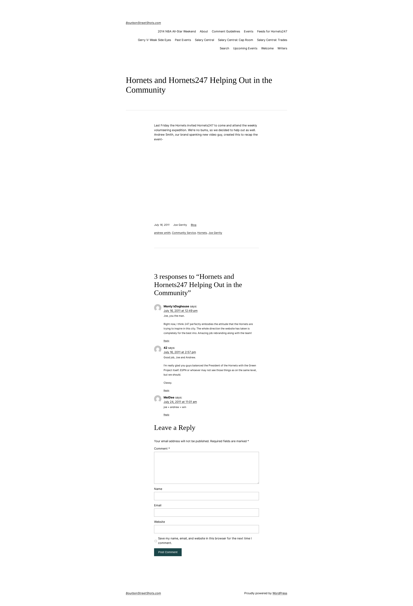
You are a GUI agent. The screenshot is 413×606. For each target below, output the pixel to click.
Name (158, 489)
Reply (166, 340)
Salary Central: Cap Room (235, 40)
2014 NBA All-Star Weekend (177, 31)
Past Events (183, 40)
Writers (282, 48)
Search (224, 48)
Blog (193, 224)
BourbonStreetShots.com (143, 23)
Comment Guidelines (226, 31)
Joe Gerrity (215, 232)
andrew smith (162, 232)
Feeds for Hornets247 (272, 31)
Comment (162, 448)
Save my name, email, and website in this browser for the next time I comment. (205, 541)
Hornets (202, 232)
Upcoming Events (245, 48)
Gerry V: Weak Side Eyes (154, 40)
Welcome (267, 48)
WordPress (279, 593)
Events (248, 31)
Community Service (184, 232)
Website (159, 521)
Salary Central (204, 40)
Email (157, 505)
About (204, 31)
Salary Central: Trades (272, 40)
